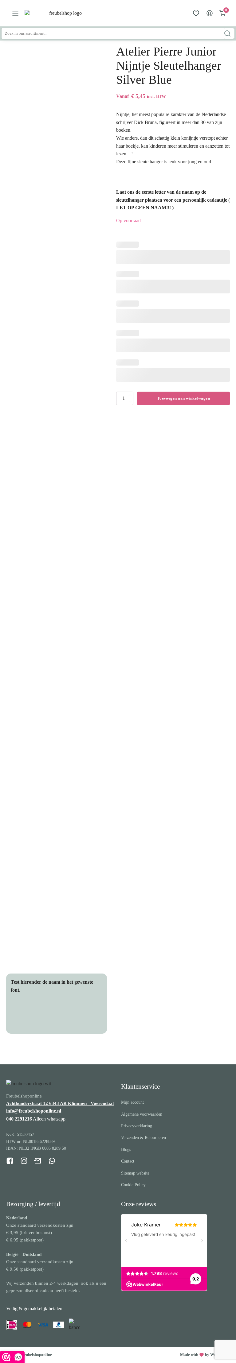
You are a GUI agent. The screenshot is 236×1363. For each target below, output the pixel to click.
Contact (127, 1161)
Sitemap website (135, 1173)
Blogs (126, 1149)
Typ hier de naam (38, 1014)
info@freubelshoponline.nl (33, 1110)
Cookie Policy (133, 1185)
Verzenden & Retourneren (143, 1137)
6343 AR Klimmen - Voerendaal (81, 1103)
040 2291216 (19, 1118)
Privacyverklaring (136, 1126)
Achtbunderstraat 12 (27, 1103)
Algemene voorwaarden (141, 1114)
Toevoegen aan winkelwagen (183, 398)
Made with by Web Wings (205, 1354)
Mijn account (132, 1102)
